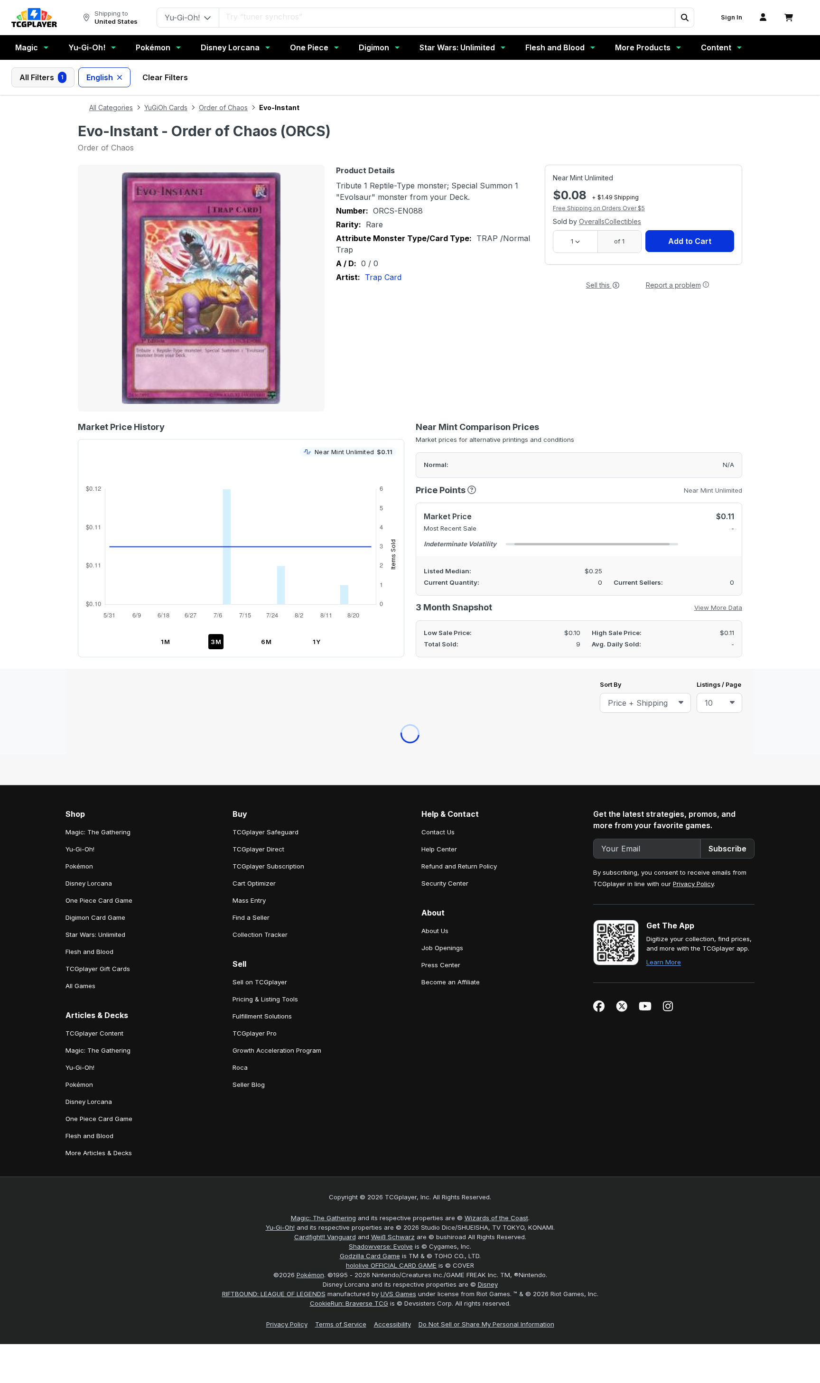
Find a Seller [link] (251, 494)
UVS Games (398, 870)
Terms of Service (340, 901)
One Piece (309, 47)
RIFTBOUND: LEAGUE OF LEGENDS (274, 870)
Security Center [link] (444, 460)
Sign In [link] (731, 17)
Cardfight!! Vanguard (325, 813)
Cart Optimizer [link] (254, 460)
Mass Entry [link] (249, 477)
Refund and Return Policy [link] (459, 443)
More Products (643, 47)
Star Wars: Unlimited (457, 47)
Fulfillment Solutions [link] (262, 593)
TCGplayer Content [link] (94, 610)
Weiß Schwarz (393, 813)
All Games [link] (80, 562)
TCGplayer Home (434, 336)
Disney (488, 861)
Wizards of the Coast (496, 794)
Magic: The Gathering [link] (97, 408)
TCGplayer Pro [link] (255, 610)
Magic (26, 47)
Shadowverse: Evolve (381, 823)
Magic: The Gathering (323, 794)
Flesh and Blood (555, 47)
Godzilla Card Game (370, 832)
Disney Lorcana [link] (88, 460)
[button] (684, 17)
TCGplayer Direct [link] (258, 426)
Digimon (374, 47)
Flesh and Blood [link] (89, 528)
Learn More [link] (663, 538)
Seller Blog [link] (249, 661)
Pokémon (153, 47)
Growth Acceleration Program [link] (277, 627)
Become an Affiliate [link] (450, 558)
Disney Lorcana (230, 47)
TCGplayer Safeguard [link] (265, 408)
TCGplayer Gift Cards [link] (97, 545)
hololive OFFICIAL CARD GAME (391, 842)
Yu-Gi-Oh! (86, 47)
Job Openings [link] (442, 524)
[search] (434, 16)
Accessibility (392, 901)
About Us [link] (434, 507)
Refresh (368, 336)
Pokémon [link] (79, 443)
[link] (34, 17)
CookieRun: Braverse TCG (349, 880)
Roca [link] (240, 644)
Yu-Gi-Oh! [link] (79, 426)
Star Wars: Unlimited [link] (95, 511)
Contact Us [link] (438, 408)
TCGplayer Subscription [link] (268, 443)
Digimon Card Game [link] (95, 494)
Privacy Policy (693, 460)
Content (716, 47)
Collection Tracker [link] (260, 511)
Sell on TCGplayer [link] (260, 558)
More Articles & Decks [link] (98, 729)
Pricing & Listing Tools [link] (265, 575)
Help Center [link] (439, 426)
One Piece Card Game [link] (98, 477)
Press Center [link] (440, 541)
